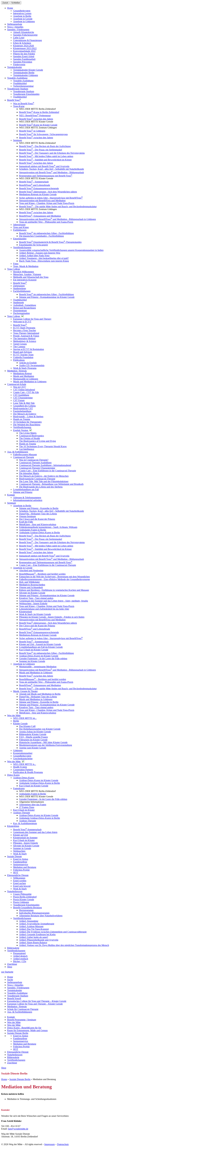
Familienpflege (20, 1038)
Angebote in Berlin (22, 16)
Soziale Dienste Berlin (17, 1033)
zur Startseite (7, 972)
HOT (15, 1049)
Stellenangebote (14, 982)
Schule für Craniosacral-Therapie (22, 1009)
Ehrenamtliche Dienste (18, 1052)
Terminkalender (14, 990)
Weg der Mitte (14, 1022)
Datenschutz (63, 1144)
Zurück (5, 3)
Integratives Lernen (22, 13)
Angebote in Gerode (22, 18)
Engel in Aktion (20, 1036)
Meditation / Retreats (17, 1006)
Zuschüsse (12, 1062)
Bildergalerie (13, 1057)
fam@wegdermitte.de (18, 1128)
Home (10, 8)
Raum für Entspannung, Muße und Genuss (27, 1030)
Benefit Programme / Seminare (21, 1019)
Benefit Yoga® (14, 998)
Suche (10, 979)
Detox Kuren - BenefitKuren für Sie (24, 1027)
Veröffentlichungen (16, 1060)
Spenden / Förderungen (18, 987)
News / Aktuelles (15, 985)
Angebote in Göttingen (24, 21)
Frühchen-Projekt (21, 1046)
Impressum (49, 1144)
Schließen (15, 3)
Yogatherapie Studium (17, 995)
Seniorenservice (20, 1041)
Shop (9, 966)
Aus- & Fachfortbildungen (19, 1012)
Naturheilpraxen (14, 1054)
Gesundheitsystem (21, 10)
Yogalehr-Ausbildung (17, 993)
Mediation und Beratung (24, 1044)
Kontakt (11, 1017)
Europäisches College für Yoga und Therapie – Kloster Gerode (36, 1001)
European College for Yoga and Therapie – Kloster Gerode (35, 1004)
